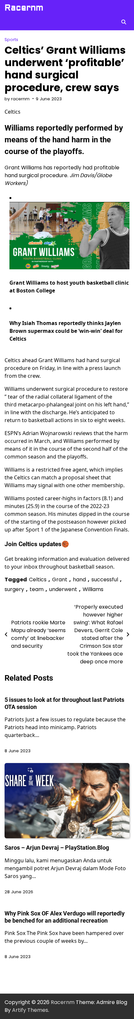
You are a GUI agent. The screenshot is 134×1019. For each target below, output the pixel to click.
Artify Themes (30, 1010)
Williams (93, 589)
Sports (11, 39)
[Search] (123, 22)
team (37, 589)
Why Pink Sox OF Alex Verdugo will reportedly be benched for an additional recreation (65, 917)
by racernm (17, 99)
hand (79, 579)
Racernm (24, 8)
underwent (63, 589)
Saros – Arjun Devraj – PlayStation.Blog (57, 847)
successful (104, 579)
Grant (59, 579)
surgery (14, 589)
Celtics (38, 579)
